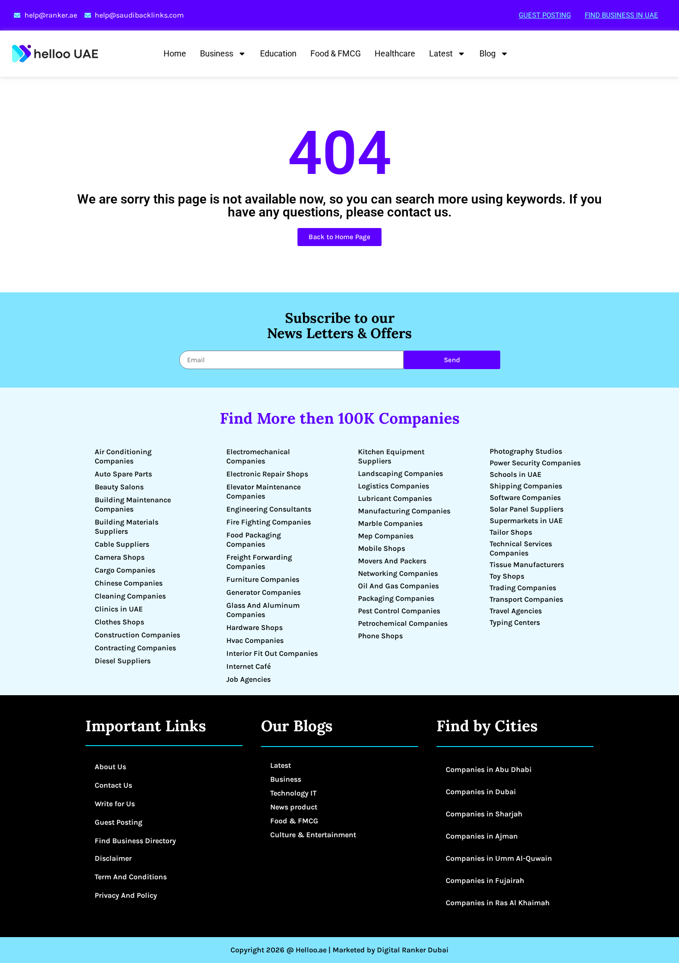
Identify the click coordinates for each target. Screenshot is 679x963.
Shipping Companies (526, 486)
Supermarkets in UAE (526, 520)
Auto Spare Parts (123, 473)
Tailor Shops (511, 532)
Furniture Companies (262, 579)
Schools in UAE (515, 474)
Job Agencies (248, 679)
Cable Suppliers (122, 544)
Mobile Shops (381, 548)
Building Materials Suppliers (126, 527)
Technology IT (293, 793)
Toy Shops (507, 576)
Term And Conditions (131, 876)
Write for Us (115, 803)
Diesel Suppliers (123, 660)
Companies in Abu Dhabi (489, 769)
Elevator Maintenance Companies (263, 491)
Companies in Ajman (482, 836)
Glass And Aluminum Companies (263, 610)
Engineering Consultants (268, 509)
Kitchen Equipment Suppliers (391, 456)
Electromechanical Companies (258, 456)
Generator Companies (263, 592)
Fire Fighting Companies (268, 522)
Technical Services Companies (521, 548)
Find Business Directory (135, 840)
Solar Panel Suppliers (527, 509)
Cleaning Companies (130, 596)
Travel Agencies (516, 610)
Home (175, 53)
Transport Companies (526, 599)
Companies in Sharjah (484, 813)
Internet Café (248, 666)
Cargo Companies (125, 570)
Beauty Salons (119, 486)
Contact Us (113, 785)
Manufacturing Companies (404, 510)
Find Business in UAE (621, 15)
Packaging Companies (396, 598)
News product (293, 806)
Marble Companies (390, 523)
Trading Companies (523, 587)
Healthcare (395, 53)
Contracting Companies (135, 647)
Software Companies (525, 497)
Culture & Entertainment (313, 834)
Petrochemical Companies (403, 623)
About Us (110, 766)
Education (278, 53)
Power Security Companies (535, 462)
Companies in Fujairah (485, 880)
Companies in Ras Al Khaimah (498, 902)
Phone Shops (380, 635)
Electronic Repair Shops (267, 473)
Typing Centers (515, 622)
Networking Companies (398, 573)
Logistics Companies (393, 486)
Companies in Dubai (481, 791)
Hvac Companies (255, 640)
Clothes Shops (119, 621)
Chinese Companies (129, 583)
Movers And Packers (392, 560)
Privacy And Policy (126, 895)
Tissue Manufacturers (527, 564)
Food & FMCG (335, 53)
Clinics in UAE (119, 609)
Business (216, 53)
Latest (441, 53)
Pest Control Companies (399, 610)
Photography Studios (526, 451)
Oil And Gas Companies (398, 585)
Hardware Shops (254, 627)
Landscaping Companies (400, 473)
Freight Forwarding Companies (259, 562)
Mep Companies (385, 535)
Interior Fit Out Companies (272, 653)
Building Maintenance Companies (133, 504)
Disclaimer (113, 858)
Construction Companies (137, 634)
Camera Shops (120, 557)
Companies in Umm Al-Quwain (499, 858)
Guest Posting (545, 15)
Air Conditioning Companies (123, 456)
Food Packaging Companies (253, 540)
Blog (487, 53)
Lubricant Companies (395, 498)
